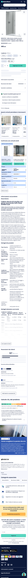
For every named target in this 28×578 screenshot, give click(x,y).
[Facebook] (5, 565)
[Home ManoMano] (10, 1)
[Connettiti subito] (21, 1)
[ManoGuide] (24, 575)
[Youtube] (11, 565)
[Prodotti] (2, 5)
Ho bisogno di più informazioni (9, 103)
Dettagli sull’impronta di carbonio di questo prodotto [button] (12, 419)
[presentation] (24, 420)
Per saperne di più (15, 542)
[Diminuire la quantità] (2, 65)
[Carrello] (24, 1)
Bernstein (7, 108)
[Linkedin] (2, 565)
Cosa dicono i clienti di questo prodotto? (11, 100)
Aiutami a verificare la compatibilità (10, 97)
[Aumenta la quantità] (7, 65)
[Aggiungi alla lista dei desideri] (24, 34)
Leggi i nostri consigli (19, 453)
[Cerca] (4, 5)
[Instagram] (8, 565)
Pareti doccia (4, 474)
